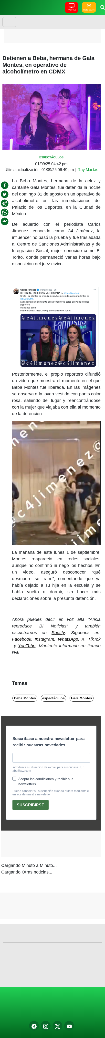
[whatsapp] (5, 212)
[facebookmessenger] (5, 221)
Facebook (21, 639)
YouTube (26, 645)
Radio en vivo (88, 10)
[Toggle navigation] (9, 22)
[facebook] (5, 185)
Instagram (44, 639)
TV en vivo (71, 10)
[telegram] (5, 203)
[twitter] (5, 194)
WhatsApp (68, 639)
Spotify (58, 632)
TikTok (94, 639)
